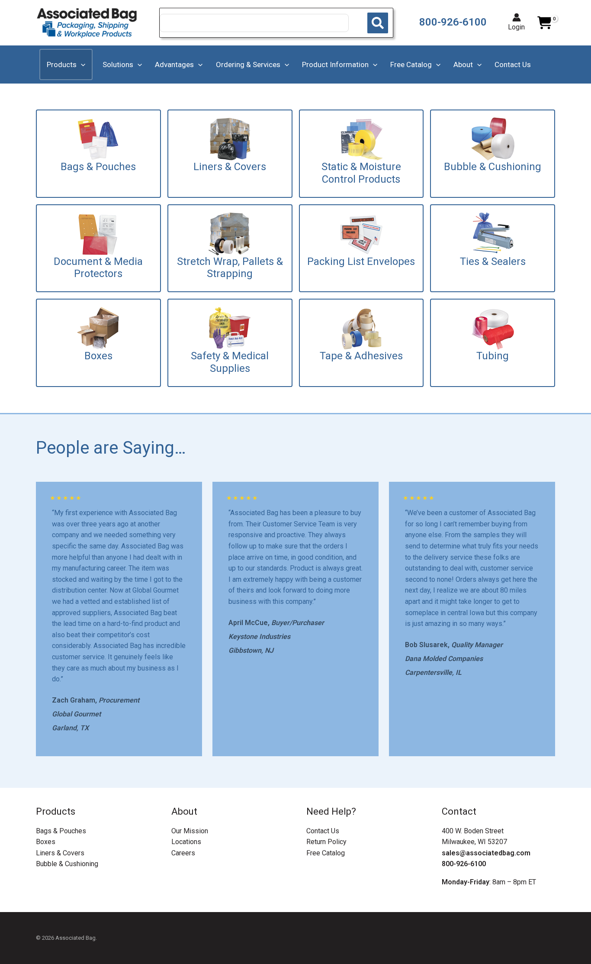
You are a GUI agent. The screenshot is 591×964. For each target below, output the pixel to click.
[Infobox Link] (98, 153)
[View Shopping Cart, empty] (544, 22)
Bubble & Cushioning (67, 864)
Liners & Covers (60, 853)
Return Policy (326, 842)
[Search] (377, 23)
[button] (81, 64)
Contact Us (322, 831)
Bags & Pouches (61, 831)
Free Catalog (325, 853)
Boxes (45, 842)
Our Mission (189, 831)
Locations (186, 842)
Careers (183, 853)
